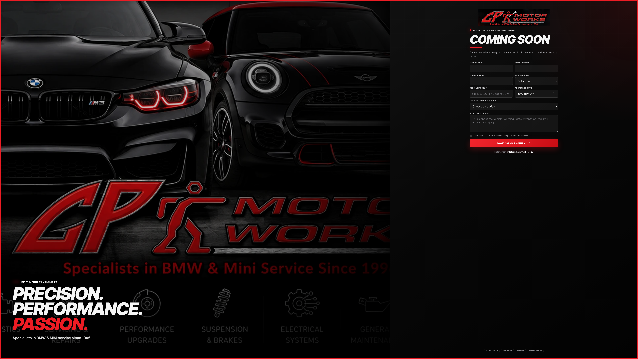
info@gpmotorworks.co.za (520, 152)
